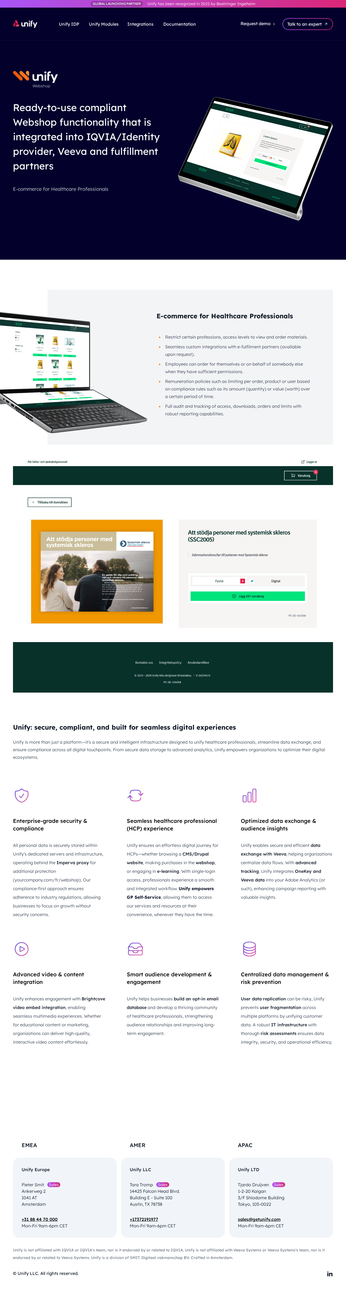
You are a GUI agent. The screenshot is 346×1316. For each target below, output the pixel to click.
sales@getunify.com (259, 1219)
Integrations (140, 24)
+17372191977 (144, 1219)
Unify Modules (104, 24)
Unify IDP (69, 24)
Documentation (179, 24)
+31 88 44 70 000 (40, 1219)
